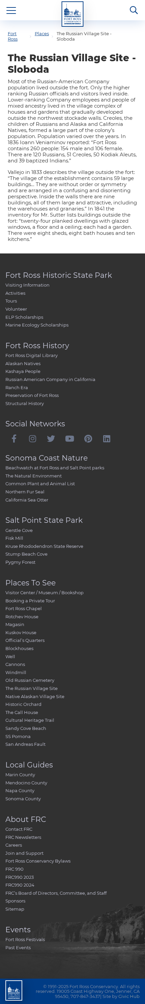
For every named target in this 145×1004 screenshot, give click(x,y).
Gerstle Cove (19, 530)
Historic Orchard (23, 704)
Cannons (15, 664)
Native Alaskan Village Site (34, 696)
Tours (11, 301)
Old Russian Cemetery (29, 680)
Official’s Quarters (25, 640)
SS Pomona (18, 736)
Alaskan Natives (22, 363)
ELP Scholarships (24, 317)
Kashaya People (22, 371)
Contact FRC (18, 829)
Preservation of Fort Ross (32, 395)
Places (42, 33)
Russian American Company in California (50, 379)
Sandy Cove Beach (25, 728)
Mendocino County (26, 782)
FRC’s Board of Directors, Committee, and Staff (56, 893)
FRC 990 (14, 869)
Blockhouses (19, 648)
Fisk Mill (14, 538)
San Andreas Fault (25, 744)
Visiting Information (27, 285)
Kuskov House (20, 632)
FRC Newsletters (23, 837)
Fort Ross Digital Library (31, 355)
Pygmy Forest (20, 562)
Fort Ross (13, 36)
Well (10, 656)
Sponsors (15, 900)
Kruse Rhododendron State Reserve (44, 546)
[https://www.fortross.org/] (72, 14)
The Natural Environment (33, 475)
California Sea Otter (26, 500)
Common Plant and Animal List (40, 483)
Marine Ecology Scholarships (36, 325)
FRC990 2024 (19, 885)
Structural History (24, 403)
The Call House (21, 712)
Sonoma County (23, 798)
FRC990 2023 (19, 877)
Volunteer (16, 309)
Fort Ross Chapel (23, 608)
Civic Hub (129, 996)
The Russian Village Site (31, 688)
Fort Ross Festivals (25, 939)
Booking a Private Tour (30, 600)
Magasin (14, 624)
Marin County (20, 774)
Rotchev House (21, 616)
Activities (15, 293)
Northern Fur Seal (25, 491)
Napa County (19, 790)
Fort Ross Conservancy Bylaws (37, 861)
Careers (13, 845)
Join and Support (24, 853)
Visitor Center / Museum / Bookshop (44, 592)
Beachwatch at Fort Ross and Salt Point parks (54, 467)
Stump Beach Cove (26, 554)
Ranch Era (16, 387)
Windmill (15, 672)
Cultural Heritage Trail (29, 720)
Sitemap (14, 909)
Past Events (18, 947)
